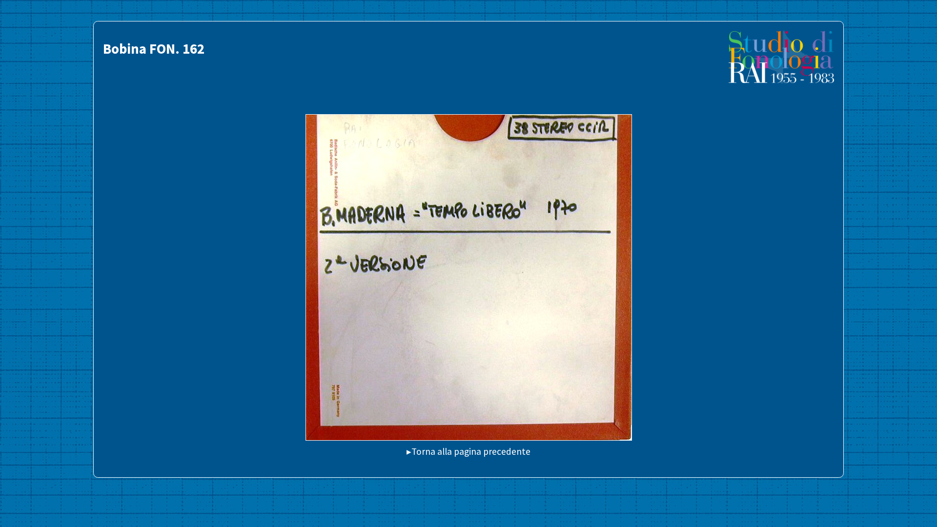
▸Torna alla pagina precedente (468, 451)
